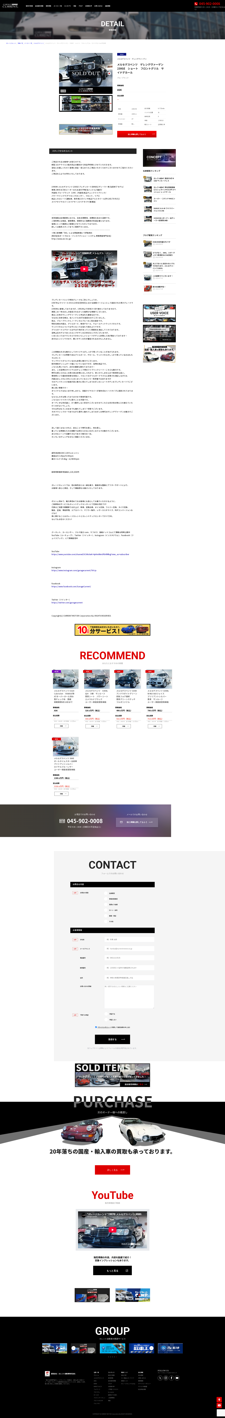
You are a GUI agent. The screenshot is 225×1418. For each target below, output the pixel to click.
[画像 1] (66, 99)
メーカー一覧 (28, 43)
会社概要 (140, 1375)
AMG (95, 1381)
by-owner (111, 1392)
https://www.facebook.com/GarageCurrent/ (71, 586)
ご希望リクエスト (113, 1389)
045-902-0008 (209, 3)
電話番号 (83, 958)
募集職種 (140, 1381)
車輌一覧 (20, 43)
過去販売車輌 (112, 1381)
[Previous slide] (61, 103)
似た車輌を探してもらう (137, 134)
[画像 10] (105, 107)
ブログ (110, 1384)
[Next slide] (109, 73)
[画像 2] (76, 99)
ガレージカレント (11, 43)
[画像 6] (66, 107)
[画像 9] (95, 107)
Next (151, 1348)
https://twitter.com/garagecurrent (67, 602)
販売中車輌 (111, 1375)
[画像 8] (85, 107)
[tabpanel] (112, 1348)
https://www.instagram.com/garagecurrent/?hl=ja (74, 570)
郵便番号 (83, 968)
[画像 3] (85, 99)
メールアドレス (82, 949)
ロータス (96, 1395)
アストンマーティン (99, 1398)
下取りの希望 (81, 1015)
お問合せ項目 (81, 893)
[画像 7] (76, 107)
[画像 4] (95, 99)
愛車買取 (110, 1378)
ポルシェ (96, 1375)
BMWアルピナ (98, 1386)
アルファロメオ (98, 1400)
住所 (81, 978)
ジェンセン (97, 1403)
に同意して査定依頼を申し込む (114, 1027)
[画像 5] (105, 99)
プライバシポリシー (104, 1027)
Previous (73, 1348)
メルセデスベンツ (39, 43)
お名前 (79, 939)
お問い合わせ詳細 (85, 986)
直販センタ (124, 1381)
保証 (109, 1400)
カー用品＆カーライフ (127, 1378)
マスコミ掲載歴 (142, 1386)
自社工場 (123, 1375)
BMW (95, 1384)
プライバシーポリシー (144, 1384)
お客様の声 (111, 1386)
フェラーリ (97, 1389)
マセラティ (97, 1392)
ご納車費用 (111, 1398)
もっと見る (112, 1270)
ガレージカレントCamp (128, 1384)
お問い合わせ (142, 1378)
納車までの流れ (112, 1395)
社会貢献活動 (142, 1389)
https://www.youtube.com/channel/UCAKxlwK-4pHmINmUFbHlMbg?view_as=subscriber (90, 554)
